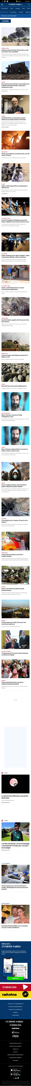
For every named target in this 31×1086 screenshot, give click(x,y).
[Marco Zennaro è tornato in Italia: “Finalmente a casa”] (15, 401)
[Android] (15, 1074)
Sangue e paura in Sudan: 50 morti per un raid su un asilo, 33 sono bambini (15, 51)
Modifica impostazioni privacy (16, 1054)
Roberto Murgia (5, 127)
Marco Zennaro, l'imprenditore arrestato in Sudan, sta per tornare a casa (15, 450)
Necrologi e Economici (15, 1046)
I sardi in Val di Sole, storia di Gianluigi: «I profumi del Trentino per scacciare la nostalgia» (15, 846)
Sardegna (17, 8)
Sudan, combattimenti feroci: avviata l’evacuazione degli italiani (13, 288)
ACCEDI (27, 1)
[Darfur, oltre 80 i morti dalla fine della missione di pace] (15, 575)
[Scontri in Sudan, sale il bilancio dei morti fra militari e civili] (15, 341)
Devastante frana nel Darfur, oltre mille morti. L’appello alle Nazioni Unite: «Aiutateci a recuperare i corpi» (15, 85)
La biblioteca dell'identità (15, 1009)
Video (11, 8)
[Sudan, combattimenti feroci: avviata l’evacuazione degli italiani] (15, 274)
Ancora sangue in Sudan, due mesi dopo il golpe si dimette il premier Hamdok (14, 485)
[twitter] (2, 1)
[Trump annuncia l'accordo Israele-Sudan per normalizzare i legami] (15, 639)
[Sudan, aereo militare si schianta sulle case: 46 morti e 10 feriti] (15, 140)
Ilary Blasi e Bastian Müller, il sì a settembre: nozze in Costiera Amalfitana (15, 926)
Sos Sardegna (13, 12)
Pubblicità (15, 1049)
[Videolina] (15, 987)
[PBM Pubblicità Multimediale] (15, 1036)
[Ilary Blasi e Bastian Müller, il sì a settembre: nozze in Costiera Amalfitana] (15, 914)
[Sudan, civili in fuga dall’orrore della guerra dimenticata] (15, 172)
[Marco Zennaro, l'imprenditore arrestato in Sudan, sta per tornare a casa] (15, 435)
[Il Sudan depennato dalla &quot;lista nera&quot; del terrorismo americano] (15, 609)
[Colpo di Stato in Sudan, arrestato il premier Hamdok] (15, 541)
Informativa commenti (16, 1057)
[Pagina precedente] (16, 700)
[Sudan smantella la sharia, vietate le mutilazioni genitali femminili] (15, 668)
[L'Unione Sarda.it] (15, 4)
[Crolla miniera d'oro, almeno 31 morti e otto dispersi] (15, 507)
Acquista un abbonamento (15, 1006)
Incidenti (21, 12)
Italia (23, 8)
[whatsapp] (7, 1)
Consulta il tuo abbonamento (15, 1003)
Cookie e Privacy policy (15, 1043)
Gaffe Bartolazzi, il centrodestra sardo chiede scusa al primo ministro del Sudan (14, 118)
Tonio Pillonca (5, 193)
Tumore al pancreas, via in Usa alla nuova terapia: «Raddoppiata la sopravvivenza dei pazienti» (15, 887)
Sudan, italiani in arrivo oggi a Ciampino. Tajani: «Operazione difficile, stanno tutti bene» (15, 256)
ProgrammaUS (4, 8)
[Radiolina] (15, 994)
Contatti (15, 1051)
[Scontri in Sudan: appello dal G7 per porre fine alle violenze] (15, 306)
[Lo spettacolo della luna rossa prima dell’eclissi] (15, 784)
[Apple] (15, 1070)
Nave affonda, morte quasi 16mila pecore (14, 386)
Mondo (28, 8)
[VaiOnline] (15, 1033)
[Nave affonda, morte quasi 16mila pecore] (15, 372)
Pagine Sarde (15, 1015)
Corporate (15, 1060)
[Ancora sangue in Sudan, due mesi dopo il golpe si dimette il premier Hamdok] (15, 471)
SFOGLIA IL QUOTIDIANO (8, 16)
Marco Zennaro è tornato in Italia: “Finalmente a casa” (12, 415)
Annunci (15, 1012)
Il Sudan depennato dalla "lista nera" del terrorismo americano (14, 623)
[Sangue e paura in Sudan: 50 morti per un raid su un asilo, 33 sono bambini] (15, 36)
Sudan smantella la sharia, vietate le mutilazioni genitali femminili (12, 683)
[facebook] (5, 1)
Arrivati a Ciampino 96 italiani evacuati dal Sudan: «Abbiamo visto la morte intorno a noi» (15, 221)
